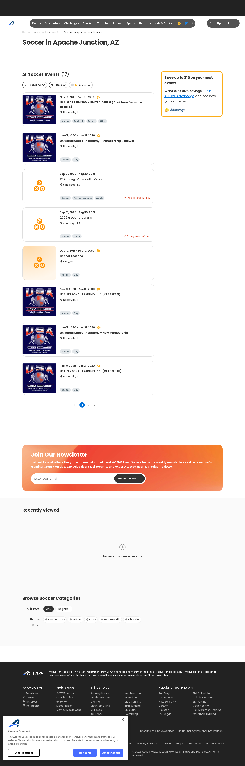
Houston (164, 710)
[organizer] (186, 23)
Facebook (32, 693)
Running (88, 23)
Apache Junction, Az (47, 32)
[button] (58, 85)
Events (36, 23)
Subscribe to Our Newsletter (156, 731)
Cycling (95, 701)
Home (26, 32)
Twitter (30, 697)
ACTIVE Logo (30, 672)
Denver (163, 706)
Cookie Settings (24, 752)
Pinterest (31, 701)
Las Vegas (165, 714)
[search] (194, 23)
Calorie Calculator (204, 697)
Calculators (52, 23)
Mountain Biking (100, 706)
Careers (166, 743)
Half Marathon (133, 693)
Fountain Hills (112, 619)
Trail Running (133, 706)
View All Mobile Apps (68, 710)
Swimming (131, 714)
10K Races (97, 714)
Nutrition (145, 23)
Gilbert (77, 619)
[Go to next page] (102, 405)
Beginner (63, 609)
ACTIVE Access (215, 743)
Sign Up (215, 23)
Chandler (134, 619)
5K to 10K (61, 701)
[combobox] (34, 85)
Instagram (32, 706)
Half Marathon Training (207, 710)
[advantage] (179, 23)
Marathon (131, 697)
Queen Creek (56, 619)
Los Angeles (166, 697)
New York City (167, 701)
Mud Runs (131, 710)
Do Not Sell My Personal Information (200, 731)
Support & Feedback (188, 743)
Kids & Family (163, 23)
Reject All (85, 752)
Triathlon (103, 23)
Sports (130, 23)
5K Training (199, 701)
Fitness (118, 23)
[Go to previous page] (74, 405)
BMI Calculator (202, 693)
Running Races (100, 693)
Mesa (92, 619)
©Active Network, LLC (149, 751)
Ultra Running (133, 701)
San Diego (165, 693)
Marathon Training (204, 714)
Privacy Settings (147, 743)
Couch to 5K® (64, 697)
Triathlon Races (100, 697)
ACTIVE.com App (66, 693)
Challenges (71, 23)
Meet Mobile (64, 706)
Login (232, 23)
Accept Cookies (111, 752)
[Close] (123, 720)
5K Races (96, 710)
